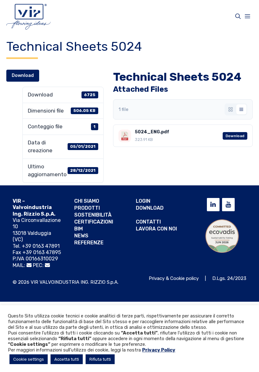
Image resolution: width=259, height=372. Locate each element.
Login (143, 201)
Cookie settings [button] (28, 359)
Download (23, 75)
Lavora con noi (156, 229)
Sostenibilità (92, 215)
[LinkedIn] (213, 204)
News (81, 236)
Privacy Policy (158, 350)
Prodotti (87, 208)
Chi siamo (86, 201)
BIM (78, 229)
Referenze (89, 243)
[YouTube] (228, 204)
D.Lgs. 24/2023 (229, 278)
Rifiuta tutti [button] (100, 359)
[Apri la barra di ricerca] (238, 16)
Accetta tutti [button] (66, 359)
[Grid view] (231, 109)
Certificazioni (93, 222)
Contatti (148, 222)
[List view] (241, 109)
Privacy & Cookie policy (174, 278)
